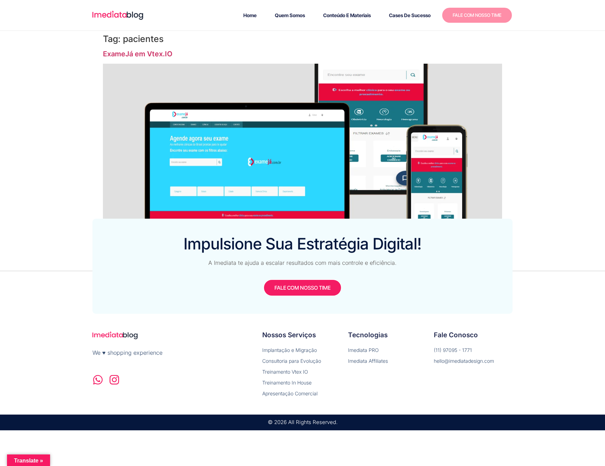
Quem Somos (290, 15)
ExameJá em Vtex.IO (138, 54)
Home (250, 15)
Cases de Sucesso (410, 15)
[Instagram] (114, 379)
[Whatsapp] (97, 379)
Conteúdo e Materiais (347, 15)
